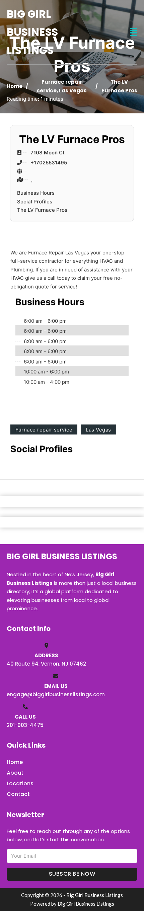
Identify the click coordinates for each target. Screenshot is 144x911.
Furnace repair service (43, 429)
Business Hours (36, 193)
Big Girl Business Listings (32, 32)
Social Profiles (34, 201)
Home (14, 86)
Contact (18, 794)
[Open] (133, 32)
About (15, 773)
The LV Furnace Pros (42, 210)
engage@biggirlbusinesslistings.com (56, 694)
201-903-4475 (25, 725)
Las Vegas (73, 90)
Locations (20, 783)
